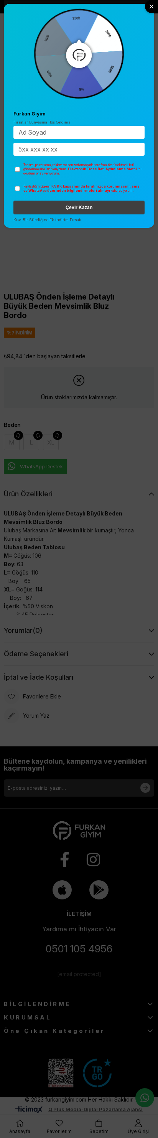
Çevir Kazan (79, 207)
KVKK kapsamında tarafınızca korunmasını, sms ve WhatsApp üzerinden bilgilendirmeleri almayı (81, 188)
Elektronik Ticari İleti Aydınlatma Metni (102, 169)
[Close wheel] (151, 6)
